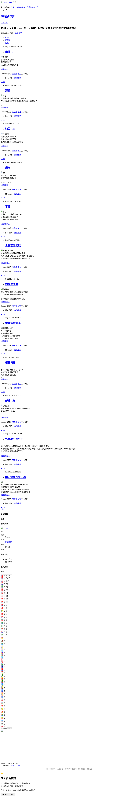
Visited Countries (16, 765)
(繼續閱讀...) (5, 69)
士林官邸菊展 (13, 245)
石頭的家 (8, 17)
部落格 (7, 40)
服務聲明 (89, 769)
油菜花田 (10, 128)
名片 (7, 43)
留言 (19, 74)
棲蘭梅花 (10, 362)
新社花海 (10, 400)
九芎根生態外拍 (14, 439)
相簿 (7, 38)
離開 (12, 794)
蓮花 (7, 90)
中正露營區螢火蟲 (15, 477)
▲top (3, 82)
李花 (7, 206)
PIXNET (52, 769)
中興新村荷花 (13, 323)
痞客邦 (14, 74)
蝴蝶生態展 (11, 284)
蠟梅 (7, 167)
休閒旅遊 (18, 33)
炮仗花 (9, 51)
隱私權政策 (81, 769)
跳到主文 (4, 23)
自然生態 (17, 78)
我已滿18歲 (5, 794)
